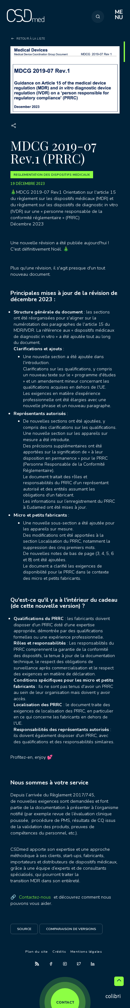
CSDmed (25, 19)
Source (24, 929)
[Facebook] (51, 963)
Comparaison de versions (71, 929)
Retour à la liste (30, 39)
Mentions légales (86, 951)
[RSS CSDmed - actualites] (37, 963)
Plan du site (36, 951)
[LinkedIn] (92, 963)
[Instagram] (65, 963)
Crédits (59, 951)
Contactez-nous (35, 897)
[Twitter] (79, 963)
